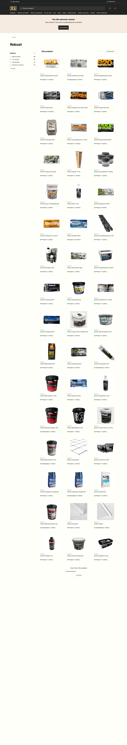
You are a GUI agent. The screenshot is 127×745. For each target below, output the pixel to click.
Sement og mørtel (17, 65)
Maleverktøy (16, 57)
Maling (64, 13)
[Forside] (13, 8)
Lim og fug (15, 59)
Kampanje (12, 13)
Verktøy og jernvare (83, 13)
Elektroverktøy (72, 13)
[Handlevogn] (110, 8)
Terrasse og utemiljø (23, 13)
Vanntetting (15, 62)
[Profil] (115, 8)
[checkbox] (10, 56)
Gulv (54, 13)
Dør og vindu (48, 13)
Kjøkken (92, 13)
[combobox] (62, 8)
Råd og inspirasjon (102, 13)
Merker (14, 37)
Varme (59, 13)
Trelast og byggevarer (36, 13)
